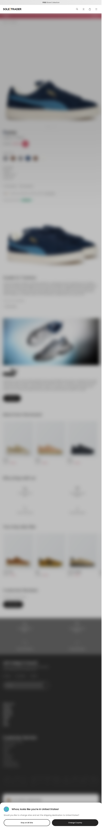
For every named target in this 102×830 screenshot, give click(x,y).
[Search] (77, 9)
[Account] (83, 9)
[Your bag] (90, 9)
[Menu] (96, 9)
